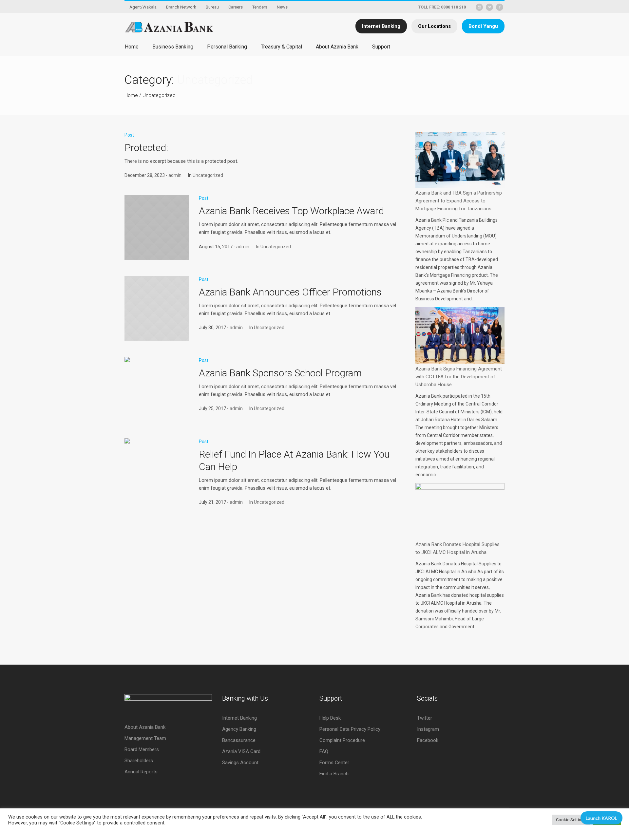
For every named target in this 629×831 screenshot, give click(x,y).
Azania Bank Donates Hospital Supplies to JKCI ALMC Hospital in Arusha (457, 548)
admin (174, 175)
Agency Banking (239, 729)
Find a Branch (334, 774)
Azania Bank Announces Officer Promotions (290, 292)
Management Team (145, 738)
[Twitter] (489, 7)
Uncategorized (159, 95)
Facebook (427, 740)
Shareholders (138, 761)
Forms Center (334, 762)
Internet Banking (381, 26)
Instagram (428, 729)
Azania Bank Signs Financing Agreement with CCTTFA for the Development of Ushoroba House (458, 376)
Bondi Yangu (483, 26)
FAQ (323, 751)
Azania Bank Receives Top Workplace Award (291, 211)
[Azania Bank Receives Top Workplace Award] (156, 227)
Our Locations (434, 26)
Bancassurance (239, 740)
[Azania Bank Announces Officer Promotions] (156, 308)
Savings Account (240, 762)
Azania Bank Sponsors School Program (280, 373)
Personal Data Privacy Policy (349, 729)
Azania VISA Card (241, 751)
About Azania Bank (144, 727)
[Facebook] (499, 7)
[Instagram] (479, 7)
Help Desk (330, 718)
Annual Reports (141, 772)
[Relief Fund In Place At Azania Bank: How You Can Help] (156, 470)
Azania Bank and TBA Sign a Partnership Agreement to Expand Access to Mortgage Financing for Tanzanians (458, 201)
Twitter (424, 718)
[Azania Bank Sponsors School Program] (156, 389)
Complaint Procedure (342, 740)
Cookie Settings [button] (571, 819)
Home (131, 95)
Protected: (146, 147)
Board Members (141, 749)
